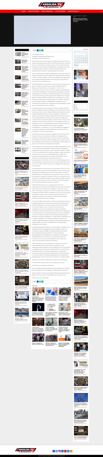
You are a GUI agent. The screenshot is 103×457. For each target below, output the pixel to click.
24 (77, 62)
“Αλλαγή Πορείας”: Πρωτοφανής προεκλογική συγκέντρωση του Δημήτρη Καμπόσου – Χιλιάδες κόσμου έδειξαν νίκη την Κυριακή (38, 329)
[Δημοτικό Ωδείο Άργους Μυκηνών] (81, 154)
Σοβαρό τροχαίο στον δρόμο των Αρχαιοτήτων (25, 61)
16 (75, 60)
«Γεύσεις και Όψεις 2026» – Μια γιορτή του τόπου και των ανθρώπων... (80, 192)
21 (85, 60)
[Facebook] (54, 451)
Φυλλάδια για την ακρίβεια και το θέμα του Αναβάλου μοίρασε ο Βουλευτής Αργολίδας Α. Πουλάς (65, 298)
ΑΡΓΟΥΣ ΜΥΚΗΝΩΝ (83, 0)
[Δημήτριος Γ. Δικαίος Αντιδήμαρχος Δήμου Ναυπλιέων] (22, 312)
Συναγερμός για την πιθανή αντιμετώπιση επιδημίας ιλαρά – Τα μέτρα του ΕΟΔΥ (37, 313)
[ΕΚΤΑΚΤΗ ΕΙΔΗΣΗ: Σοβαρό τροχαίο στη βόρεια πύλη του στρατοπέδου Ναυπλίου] (18, 94)
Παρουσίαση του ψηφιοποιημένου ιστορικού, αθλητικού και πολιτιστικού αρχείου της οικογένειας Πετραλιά (38, 299)
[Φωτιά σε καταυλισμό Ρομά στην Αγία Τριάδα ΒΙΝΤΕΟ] (18, 54)
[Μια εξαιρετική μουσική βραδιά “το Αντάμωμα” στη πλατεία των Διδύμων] (81, 397)
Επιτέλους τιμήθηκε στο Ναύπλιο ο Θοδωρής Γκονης (38, 344)
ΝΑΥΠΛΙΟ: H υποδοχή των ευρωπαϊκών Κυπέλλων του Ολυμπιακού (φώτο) (51, 344)
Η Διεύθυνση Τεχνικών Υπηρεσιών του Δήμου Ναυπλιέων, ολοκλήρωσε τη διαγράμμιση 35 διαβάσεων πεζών (64, 329)
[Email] (68, 451)
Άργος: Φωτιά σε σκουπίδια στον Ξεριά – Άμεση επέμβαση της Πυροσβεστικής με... (81, 239)
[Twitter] (56, 451)
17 (77, 60)
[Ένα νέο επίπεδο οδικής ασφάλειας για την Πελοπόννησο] (81, 122)
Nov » (77, 65)
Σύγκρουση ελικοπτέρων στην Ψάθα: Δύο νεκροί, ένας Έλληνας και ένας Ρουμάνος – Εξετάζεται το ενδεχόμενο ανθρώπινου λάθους (25, 132)
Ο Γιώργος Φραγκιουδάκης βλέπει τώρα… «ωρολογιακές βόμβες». (21, 287)
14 (85, 58)
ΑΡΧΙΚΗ (65, 0)
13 (83, 58)
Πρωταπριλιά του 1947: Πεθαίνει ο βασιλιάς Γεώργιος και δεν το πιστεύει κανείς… (65, 313)
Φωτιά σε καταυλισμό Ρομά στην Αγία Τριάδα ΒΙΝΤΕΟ (21, 188)
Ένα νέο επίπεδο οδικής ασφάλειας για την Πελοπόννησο (80, 129)
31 (77, 64)
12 (81, 58)
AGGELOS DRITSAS (18, 174)
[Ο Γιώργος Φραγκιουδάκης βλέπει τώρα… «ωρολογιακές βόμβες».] (22, 280)
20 (83, 60)
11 (79, 58)
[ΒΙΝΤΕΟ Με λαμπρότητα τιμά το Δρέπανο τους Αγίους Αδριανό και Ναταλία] (22, 165)
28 (85, 62)
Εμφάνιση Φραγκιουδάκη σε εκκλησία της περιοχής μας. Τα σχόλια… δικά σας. (80, 304)
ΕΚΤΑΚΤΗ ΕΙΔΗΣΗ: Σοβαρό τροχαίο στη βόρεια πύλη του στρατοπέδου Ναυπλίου (25, 94)
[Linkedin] (62, 451)
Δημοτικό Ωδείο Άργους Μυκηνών (81, 160)
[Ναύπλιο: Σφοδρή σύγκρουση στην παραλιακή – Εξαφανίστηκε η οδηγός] (18, 103)
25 (79, 62)
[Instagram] (59, 451)
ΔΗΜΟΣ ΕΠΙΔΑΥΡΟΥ (90, 0)
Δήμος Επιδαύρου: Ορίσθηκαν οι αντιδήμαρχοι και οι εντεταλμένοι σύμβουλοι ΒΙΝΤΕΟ (51, 314)
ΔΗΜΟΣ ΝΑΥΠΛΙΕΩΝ (70, 0)
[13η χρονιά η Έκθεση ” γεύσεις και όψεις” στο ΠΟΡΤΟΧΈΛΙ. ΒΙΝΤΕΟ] (81, 217)
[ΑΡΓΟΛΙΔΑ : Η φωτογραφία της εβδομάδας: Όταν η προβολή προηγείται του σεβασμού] (81, 347)
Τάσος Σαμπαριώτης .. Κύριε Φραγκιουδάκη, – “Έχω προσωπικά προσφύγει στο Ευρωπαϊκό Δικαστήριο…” (21, 254)
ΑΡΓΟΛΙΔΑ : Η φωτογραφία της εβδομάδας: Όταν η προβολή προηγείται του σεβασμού (80, 354)
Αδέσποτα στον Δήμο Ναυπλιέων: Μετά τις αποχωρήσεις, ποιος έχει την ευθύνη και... (22, 271)
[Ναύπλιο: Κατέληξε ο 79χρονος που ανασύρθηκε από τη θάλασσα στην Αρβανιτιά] (18, 86)
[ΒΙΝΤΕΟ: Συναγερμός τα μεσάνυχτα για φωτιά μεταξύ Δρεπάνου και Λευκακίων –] (22, 213)
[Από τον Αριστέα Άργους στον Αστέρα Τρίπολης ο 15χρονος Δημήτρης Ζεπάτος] (81, 168)
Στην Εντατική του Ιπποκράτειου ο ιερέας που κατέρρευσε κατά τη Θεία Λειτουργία (25, 78)
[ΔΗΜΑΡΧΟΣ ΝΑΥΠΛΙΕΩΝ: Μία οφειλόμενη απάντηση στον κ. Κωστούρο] (22, 296)
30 (75, 64)
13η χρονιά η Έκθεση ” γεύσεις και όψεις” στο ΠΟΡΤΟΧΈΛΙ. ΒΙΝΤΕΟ (81, 224)
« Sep (75, 65)
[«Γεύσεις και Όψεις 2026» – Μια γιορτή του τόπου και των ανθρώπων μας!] (81, 185)
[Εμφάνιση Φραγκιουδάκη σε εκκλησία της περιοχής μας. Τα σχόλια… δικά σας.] (81, 297)
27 (83, 62)
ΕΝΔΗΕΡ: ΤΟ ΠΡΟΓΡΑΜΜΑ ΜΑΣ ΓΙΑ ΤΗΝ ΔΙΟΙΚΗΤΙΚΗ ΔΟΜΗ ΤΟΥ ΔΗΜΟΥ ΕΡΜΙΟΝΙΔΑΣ (64, 345)
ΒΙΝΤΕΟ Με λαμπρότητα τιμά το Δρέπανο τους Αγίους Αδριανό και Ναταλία (21, 172)
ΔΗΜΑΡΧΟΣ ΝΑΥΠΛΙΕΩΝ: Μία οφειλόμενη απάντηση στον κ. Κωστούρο (21, 303)
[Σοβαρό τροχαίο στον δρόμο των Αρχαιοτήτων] (18, 62)
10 (77, 58)
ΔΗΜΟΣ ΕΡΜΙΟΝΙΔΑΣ (76, 0)
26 (81, 62)
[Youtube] (65, 451)
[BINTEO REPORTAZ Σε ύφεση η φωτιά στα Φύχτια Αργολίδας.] (18, 142)
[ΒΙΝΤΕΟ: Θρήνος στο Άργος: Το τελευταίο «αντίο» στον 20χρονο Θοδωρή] (18, 149)
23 (75, 62)
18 (79, 60)
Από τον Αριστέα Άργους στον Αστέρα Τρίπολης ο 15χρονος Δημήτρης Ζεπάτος (80, 175)
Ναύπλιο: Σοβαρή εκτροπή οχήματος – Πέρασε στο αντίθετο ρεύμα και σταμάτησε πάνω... (21, 204)
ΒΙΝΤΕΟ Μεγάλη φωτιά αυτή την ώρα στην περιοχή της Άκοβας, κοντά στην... (80, 288)
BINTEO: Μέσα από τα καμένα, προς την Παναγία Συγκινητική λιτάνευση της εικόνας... (80, 421)
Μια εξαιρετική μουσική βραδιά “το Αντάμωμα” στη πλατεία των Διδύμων (80, 404)
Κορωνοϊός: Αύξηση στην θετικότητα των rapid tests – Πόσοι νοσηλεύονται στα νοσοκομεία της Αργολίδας (51, 298)
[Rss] (71, 451)
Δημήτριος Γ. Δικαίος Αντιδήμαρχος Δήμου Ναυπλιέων (21, 319)
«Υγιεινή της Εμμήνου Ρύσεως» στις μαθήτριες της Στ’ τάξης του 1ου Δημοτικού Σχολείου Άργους (51, 329)
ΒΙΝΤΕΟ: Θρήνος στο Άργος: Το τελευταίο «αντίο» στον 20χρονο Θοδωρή (25, 150)
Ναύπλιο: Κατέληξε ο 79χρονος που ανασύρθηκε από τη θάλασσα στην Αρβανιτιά (25, 86)
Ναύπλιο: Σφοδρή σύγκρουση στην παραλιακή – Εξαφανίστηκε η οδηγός (25, 103)
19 (81, 60)
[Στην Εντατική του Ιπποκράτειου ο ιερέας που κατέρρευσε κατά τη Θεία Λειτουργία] (18, 77)
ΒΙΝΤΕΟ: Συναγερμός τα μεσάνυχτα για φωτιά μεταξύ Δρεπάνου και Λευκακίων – (22, 220)
